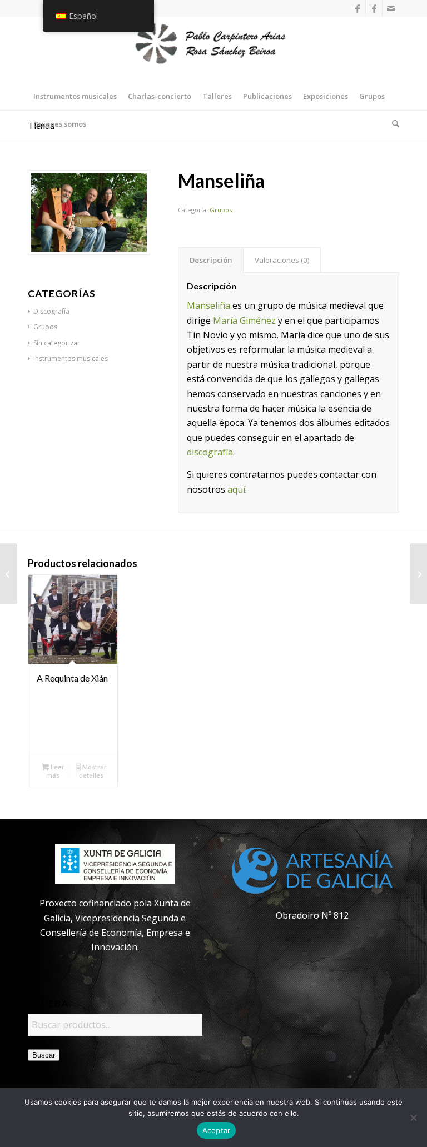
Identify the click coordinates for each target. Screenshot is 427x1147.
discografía (210, 452)
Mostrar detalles (93, 771)
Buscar (43, 1055)
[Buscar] (392, 124)
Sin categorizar (56, 343)
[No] (413, 1117)
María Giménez (244, 320)
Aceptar (216, 1130)
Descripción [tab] (211, 260)
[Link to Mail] (391, 8)
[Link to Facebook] (357, 8)
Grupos (221, 210)
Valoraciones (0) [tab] (282, 260)
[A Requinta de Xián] (8, 573)
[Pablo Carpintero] (213, 49)
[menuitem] (75, 96)
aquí (236, 489)
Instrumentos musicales (70, 358)
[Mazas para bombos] (418, 573)
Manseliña (208, 305)
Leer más (55, 771)
